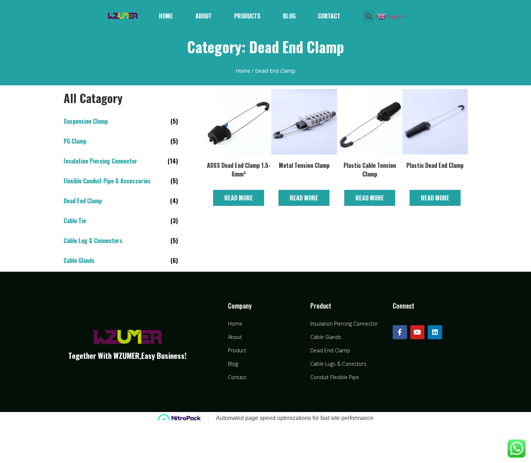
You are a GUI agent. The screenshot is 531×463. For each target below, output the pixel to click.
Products (247, 16)
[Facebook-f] (400, 332)
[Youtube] (417, 332)
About (203, 16)
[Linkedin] (435, 332)
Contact (329, 16)
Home (166, 16)
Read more (238, 198)
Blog (289, 16)
